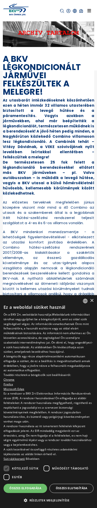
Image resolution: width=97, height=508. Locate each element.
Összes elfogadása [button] (25, 488)
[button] (62, 11)
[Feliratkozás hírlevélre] (81, 11)
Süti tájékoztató (14, 459)
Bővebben (32, 459)
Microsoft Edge (14, 389)
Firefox (8, 384)
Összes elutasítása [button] (71, 488)
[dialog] (48, 401)
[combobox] (85, 301)
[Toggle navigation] (89, 10)
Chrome (9, 380)
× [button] (91, 300)
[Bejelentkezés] (68, 11)
